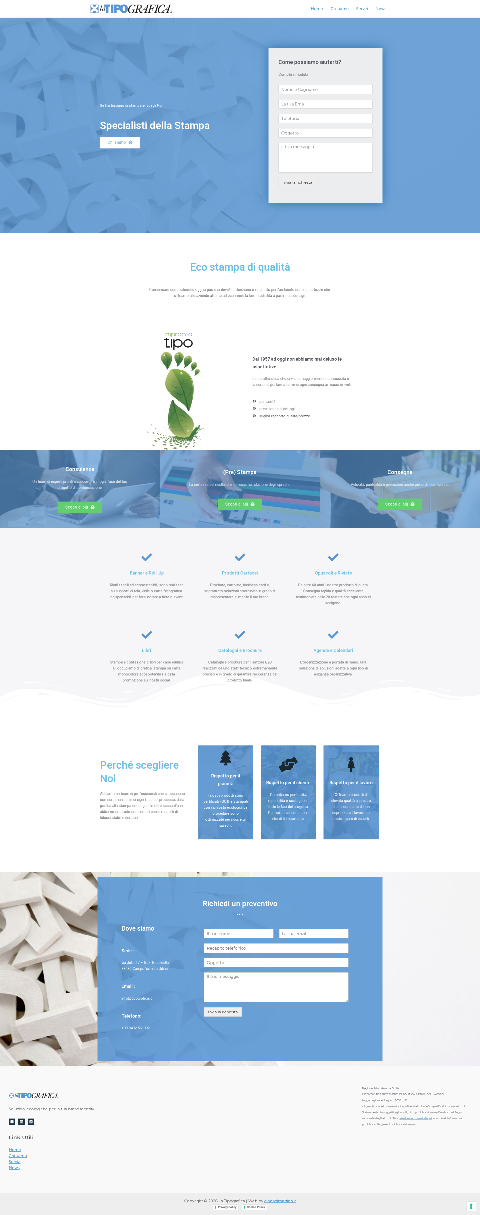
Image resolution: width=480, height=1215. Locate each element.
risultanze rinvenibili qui (416, 1118)
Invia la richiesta (297, 182)
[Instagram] (21, 1122)
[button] (120, 142)
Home (15, 1149)
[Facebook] (12, 1122)
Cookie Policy (256, 1207)
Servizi (14, 1161)
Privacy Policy (227, 1207)
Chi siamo (18, 1155)
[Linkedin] (31, 1122)
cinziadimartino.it (280, 1201)
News (14, 1167)
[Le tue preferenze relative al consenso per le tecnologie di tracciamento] (471, 1206)
